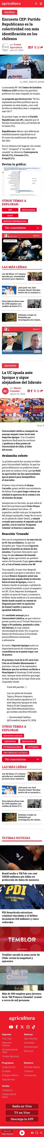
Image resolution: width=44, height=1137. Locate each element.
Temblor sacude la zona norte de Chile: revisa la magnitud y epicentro (21, 958)
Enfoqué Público (10, 1075)
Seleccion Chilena (7, 1044)
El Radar (6, 1071)
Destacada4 (28, 210)
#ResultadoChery (25, 708)
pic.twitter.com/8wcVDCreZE (22, 711)
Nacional (28, 1050)
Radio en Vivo (22, 1106)
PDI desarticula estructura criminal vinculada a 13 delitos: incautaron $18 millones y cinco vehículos (20, 917)
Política (9, 12)
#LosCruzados (14, 699)
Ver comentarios (15, 227)
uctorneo (33, 747)
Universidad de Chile (10, 1051)
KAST (10, 215)
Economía (29, 1042)
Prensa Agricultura (16, 46)
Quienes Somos (32, 1066)
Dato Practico (30, 1038)
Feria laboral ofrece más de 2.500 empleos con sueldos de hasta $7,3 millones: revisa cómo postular (13, 303)
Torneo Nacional (10, 1056)
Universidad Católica (15, 752)
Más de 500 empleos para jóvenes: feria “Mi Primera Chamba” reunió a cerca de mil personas (22, 997)
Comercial (7, 1090)
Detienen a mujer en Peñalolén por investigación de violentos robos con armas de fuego (30, 317)
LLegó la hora (8, 1066)
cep (10, 210)
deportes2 (10, 741)
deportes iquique (12, 735)
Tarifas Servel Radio (9, 1095)
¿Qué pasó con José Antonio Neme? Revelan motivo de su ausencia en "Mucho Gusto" (29, 290)
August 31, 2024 (28, 720)
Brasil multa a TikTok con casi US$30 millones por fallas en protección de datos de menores (20, 876)
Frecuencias (30, 1075)
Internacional (31, 1046)
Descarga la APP (22, 1119)
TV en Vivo (22, 1113)
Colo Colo (6, 1038)
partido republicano (15, 221)
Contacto (28, 1071)
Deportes (10, 365)
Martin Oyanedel (15, 389)
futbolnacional (12, 747)
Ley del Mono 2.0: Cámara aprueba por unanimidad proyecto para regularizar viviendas (14, 276)
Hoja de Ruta (8, 1079)
